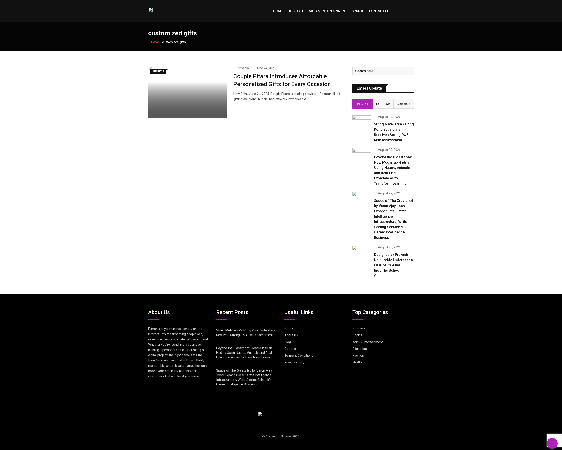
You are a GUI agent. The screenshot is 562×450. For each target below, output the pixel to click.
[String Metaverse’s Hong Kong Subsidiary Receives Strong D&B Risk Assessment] (361, 122)
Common (404, 104)
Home (278, 11)
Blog (288, 342)
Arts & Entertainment (328, 11)
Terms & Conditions (299, 356)
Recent (362, 104)
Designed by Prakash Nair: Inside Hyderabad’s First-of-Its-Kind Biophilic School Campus (393, 265)
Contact (290, 349)
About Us (291, 335)
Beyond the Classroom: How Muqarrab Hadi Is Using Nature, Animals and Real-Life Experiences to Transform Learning (244, 352)
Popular (383, 104)
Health (357, 362)
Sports (358, 11)
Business (359, 328)
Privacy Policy (294, 362)
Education (360, 349)
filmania (243, 68)
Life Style (295, 11)
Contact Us (379, 11)
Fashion (358, 356)
